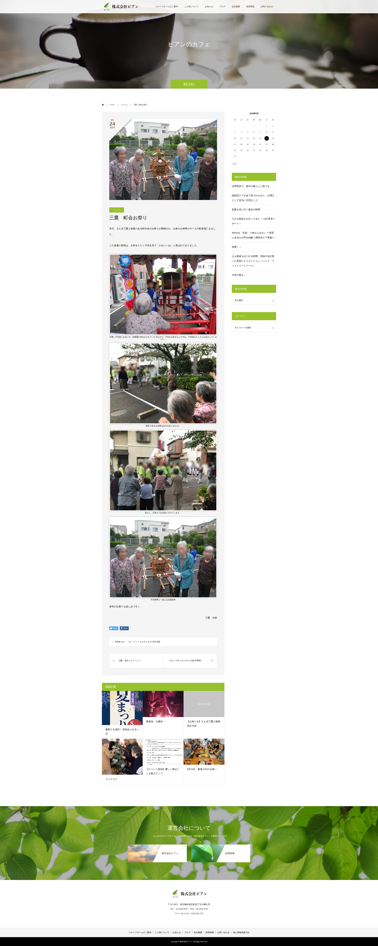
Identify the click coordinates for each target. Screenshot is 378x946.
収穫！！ (236, 247)
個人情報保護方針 (241, 932)
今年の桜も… (239, 275)
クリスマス (111, 779)
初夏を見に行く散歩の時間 (246, 209)
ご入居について (191, 6)
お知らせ (209, 6)
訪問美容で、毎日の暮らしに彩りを (251, 186)
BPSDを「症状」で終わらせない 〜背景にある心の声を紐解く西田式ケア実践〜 (253, 235)
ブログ (222, 6)
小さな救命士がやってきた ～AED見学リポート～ (253, 221)
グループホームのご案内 (166, 6)
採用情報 (250, 6)
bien (122, 642)
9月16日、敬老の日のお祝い (202, 769)
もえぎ (142, 642)
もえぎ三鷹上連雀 (153, 642)
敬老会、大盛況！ (155, 721)
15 (267, 138)
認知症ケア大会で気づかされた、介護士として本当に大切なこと (253, 197)
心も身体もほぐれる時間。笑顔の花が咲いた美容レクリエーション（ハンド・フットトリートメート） (253, 261)
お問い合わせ (267, 6)
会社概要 (236, 6)
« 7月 (234, 164)
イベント (116, 210)
